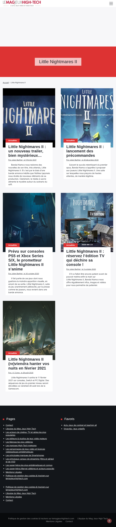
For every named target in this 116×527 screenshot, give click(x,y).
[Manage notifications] (109, 521)
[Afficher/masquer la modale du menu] (111, 3)
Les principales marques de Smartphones (25, 455)
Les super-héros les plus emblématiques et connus (29, 465)
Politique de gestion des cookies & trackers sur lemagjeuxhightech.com (41, 518)
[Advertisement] (58, 19)
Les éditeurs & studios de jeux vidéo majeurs (26, 438)
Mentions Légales (14, 472)
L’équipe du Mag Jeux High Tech (21, 428)
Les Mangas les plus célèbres (19, 442)
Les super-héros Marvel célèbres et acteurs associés (30, 468)
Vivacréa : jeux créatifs (74, 428)
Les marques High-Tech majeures (21, 445)
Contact (9, 425)
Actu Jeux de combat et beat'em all (80, 425)
